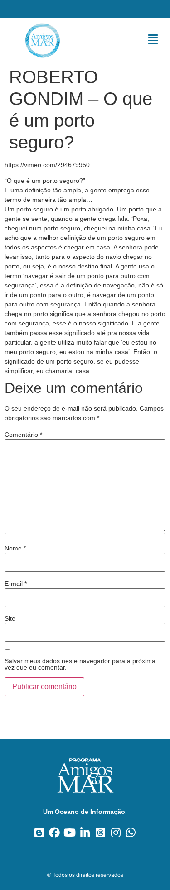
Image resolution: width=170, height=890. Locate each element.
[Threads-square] (100, 832)
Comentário (23, 434)
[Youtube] (69, 832)
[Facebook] (54, 832)
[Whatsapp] (130, 832)
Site (10, 618)
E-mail (16, 583)
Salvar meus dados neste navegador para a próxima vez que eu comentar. (80, 664)
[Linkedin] (85, 832)
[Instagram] (115, 832)
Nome (15, 548)
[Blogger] (39, 832)
